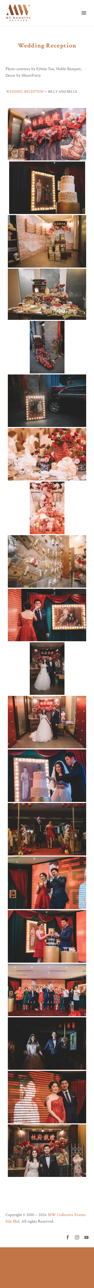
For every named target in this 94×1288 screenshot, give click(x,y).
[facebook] (68, 1237)
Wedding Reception (25, 91)
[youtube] (86, 1237)
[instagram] (77, 1237)
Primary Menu (84, 13)
